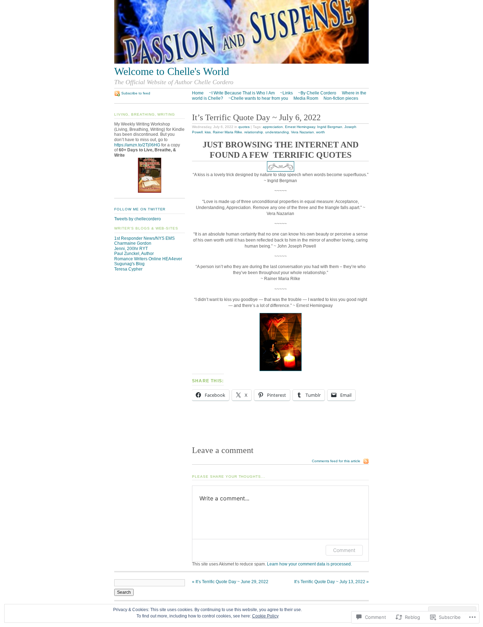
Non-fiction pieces (341, 98)
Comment (344, 550)
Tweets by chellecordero (137, 218)
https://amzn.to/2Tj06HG (137, 145)
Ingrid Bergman (329, 127)
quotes (244, 127)
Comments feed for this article (336, 461)
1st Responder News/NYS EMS (144, 238)
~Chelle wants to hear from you (258, 98)
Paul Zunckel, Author (134, 253)
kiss (208, 132)
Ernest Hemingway (300, 127)
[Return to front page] (241, 62)
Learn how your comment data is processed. (309, 564)
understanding (277, 132)
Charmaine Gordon (132, 243)
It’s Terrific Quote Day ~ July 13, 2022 (331, 581)
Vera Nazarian (302, 132)
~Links (286, 93)
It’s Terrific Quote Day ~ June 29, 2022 (230, 581)
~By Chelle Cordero (317, 93)
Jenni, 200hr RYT (131, 248)
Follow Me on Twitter (139, 209)
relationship (253, 132)
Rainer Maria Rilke (227, 132)
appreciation (273, 127)
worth (320, 132)
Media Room (305, 98)
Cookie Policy (265, 616)
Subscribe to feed (135, 93)
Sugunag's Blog (129, 263)
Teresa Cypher (128, 269)
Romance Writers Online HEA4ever (148, 258)
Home (198, 93)
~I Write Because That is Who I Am (242, 93)
